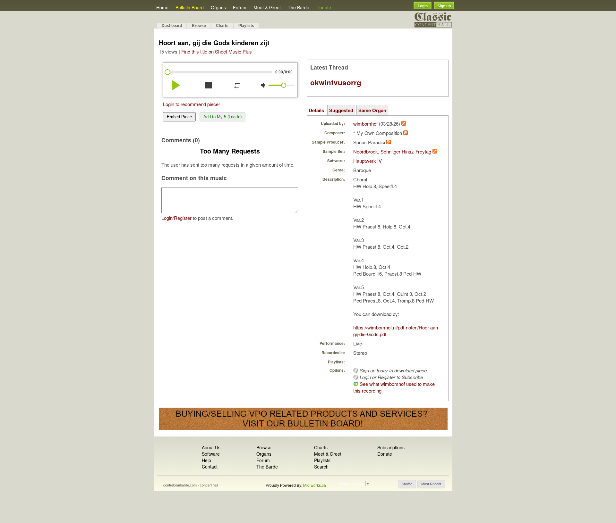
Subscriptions (391, 447)
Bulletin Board (189, 7)
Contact (210, 466)
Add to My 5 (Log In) (222, 116)
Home (162, 7)
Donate (323, 7)
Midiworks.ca (314, 485)
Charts (222, 25)
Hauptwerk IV (367, 160)
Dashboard (172, 25)
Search (321, 466)
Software (211, 454)
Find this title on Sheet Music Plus (216, 51)
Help (206, 460)
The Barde (298, 7)
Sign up (444, 6)
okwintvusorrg (335, 82)
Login (423, 6)
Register (183, 217)
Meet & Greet (267, 7)
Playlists (246, 25)
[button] (407, 484)
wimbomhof (365, 123)
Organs (218, 7)
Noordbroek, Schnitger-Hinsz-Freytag (392, 151)
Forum (239, 7)
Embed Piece (179, 116)
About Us (211, 447)
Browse (199, 25)
